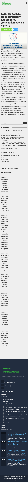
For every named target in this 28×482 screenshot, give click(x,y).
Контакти (3, 427)
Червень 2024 (4, 219)
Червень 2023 (4, 242)
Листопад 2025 (5, 187)
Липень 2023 (4, 240)
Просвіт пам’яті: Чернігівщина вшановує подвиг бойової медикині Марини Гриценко (13, 143)
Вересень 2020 (4, 303)
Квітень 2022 (4, 269)
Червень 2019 (4, 331)
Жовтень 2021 (4, 278)
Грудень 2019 (4, 320)
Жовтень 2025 (4, 189)
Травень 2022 (4, 267)
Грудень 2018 (4, 343)
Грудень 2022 (4, 253)
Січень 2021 (4, 295)
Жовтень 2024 (4, 212)
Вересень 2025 (4, 191)
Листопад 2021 (5, 276)
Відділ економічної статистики (12, 409)
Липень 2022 (4, 263)
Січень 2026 (4, 183)
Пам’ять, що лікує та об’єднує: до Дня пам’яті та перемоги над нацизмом (13, 131)
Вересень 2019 (4, 326)
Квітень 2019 (4, 335)
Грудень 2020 (4, 297)
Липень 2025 (4, 195)
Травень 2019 (4, 333)
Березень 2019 (4, 337)
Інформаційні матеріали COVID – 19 (10, 155)
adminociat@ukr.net (9, 386)
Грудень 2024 (4, 208)
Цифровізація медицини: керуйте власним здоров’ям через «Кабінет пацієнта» (13, 134)
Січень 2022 (4, 272)
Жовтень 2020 (4, 301)
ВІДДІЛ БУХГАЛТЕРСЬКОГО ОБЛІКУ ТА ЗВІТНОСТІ (16, 407)
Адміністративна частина (10, 405)
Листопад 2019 (5, 322)
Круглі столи (4, 159)
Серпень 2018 (4, 350)
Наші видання (5, 161)
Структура (5, 401)
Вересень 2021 (4, 280)
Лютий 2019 (4, 339)
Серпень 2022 (4, 261)
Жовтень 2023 (4, 234)
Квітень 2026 (4, 177)
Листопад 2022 (5, 255)
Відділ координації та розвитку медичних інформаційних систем (14, 419)
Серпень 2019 (4, 328)
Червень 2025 (4, 196)
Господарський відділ (10, 421)
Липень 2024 (4, 217)
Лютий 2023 (4, 250)
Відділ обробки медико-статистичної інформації (16, 414)
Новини (3, 163)
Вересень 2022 (4, 259)
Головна (3, 394)
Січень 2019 (4, 341)
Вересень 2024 (4, 214)
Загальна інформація (8, 399)
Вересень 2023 (4, 236)
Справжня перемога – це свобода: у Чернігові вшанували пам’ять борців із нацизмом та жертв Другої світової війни (13, 147)
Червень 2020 (4, 309)
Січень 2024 (4, 229)
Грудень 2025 (4, 185)
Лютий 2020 (4, 316)
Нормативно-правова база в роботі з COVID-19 (13, 165)
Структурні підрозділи (8, 403)
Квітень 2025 (4, 200)
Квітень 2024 (4, 223)
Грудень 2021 (4, 274)
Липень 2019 (4, 329)
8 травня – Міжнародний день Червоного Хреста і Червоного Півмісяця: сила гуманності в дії (12, 139)
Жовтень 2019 (4, 324)
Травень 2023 (4, 244)
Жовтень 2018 (4, 347)
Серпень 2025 (4, 193)
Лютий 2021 (4, 293)
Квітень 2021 (4, 290)
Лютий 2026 (4, 181)
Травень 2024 (4, 221)
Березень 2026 (4, 179)
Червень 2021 (4, 286)
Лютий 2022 (4, 271)
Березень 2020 (4, 314)
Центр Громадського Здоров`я (9, 168)
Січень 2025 (4, 206)
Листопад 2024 (5, 210)
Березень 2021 (4, 291)
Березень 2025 (4, 202)
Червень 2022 (4, 265)
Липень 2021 (4, 284)
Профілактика (5, 166)
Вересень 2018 (4, 348)
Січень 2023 (4, 252)
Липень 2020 (4, 307)
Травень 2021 (4, 288)
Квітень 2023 (4, 246)
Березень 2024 (4, 225)
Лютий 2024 (4, 227)
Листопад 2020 (5, 299)
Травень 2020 (4, 310)
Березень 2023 (4, 248)
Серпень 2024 (4, 215)
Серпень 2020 (4, 305)
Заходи (3, 157)
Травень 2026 (4, 175)
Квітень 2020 (4, 312)
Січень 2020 (4, 318)
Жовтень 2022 (4, 257)
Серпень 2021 (4, 282)
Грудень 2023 (4, 231)
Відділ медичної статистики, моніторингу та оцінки (15, 412)
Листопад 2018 (5, 345)
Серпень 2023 (4, 238)
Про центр (4, 396)
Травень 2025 (4, 198)
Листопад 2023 (5, 233)
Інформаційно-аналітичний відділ (12, 416)
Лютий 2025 (4, 204)
